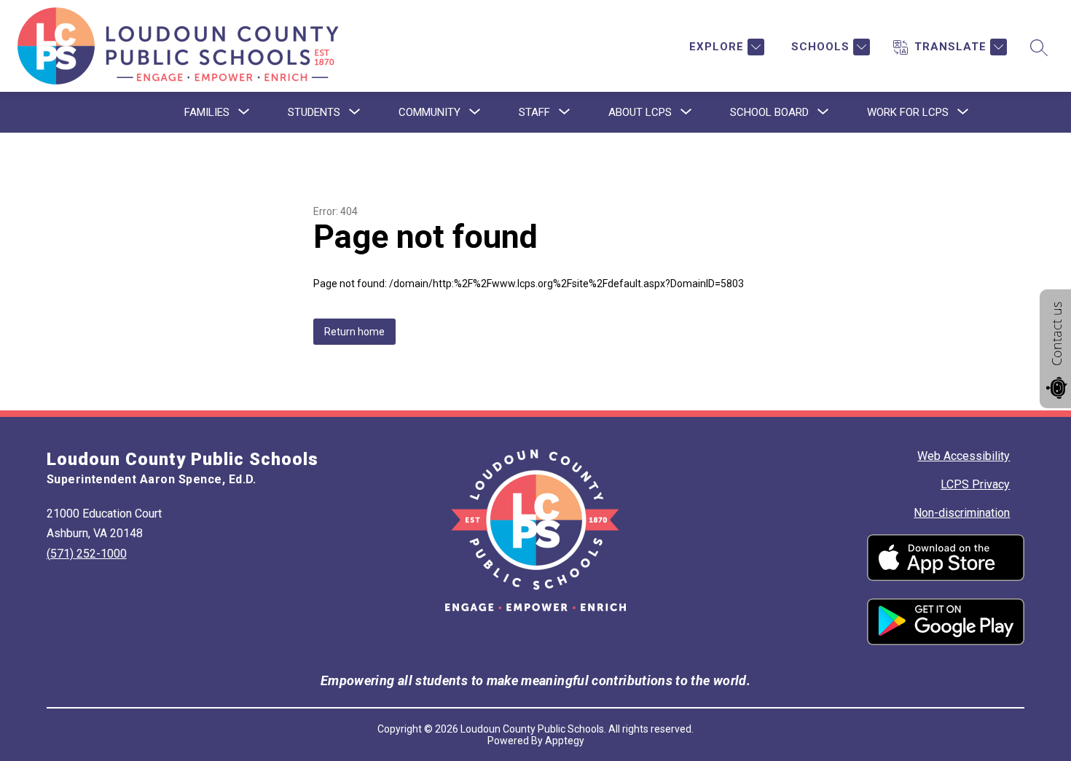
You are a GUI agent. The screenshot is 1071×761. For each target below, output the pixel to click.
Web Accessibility (963, 456)
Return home (354, 331)
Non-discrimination (962, 513)
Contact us (1056, 334)
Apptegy (564, 740)
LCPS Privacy (975, 484)
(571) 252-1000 (87, 554)
